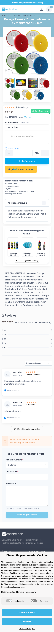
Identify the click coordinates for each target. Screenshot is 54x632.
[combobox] (27, 136)
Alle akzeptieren (27, 612)
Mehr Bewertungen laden (28, 429)
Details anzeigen (27, 628)
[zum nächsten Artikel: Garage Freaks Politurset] (49, 16)
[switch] (9, 600)
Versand (28, 117)
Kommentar (11, 483)
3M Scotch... (28, 253)
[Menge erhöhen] (45, 153)
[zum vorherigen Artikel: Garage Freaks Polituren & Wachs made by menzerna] (42, 16)
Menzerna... (42, 253)
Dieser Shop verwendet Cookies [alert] (27, 555)
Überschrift (12, 472)
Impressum (30, 592)
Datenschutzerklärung (12, 592)
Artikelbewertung (14, 460)
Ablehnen (27, 622)
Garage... (13, 253)
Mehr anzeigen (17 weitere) (27, 261)
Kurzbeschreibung (17, 203)
